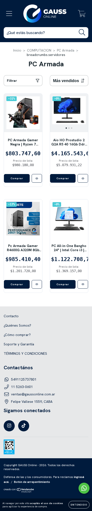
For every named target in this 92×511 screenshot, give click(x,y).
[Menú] (9, 13)
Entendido (79, 504)
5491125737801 (24, 379)
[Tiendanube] (19, 491)
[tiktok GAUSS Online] (23, 425)
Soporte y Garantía (19, 344)
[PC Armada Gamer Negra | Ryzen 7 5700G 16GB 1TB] (37, 178)
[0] (82, 15)
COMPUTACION (39, 50)
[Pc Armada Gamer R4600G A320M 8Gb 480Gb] (37, 284)
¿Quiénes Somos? (17, 325)
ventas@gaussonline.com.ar (33, 394)
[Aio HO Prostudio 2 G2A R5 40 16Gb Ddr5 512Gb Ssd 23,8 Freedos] (83, 178)
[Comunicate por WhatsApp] (84, 488)
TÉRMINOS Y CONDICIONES (25, 353)
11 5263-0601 (22, 387)
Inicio (17, 50)
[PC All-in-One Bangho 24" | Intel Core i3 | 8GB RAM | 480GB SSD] (83, 284)
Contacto (11, 316)
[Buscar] (82, 32)
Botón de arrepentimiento (32, 482)
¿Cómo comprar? (17, 335)
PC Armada (65, 50)
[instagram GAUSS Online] (9, 425)
